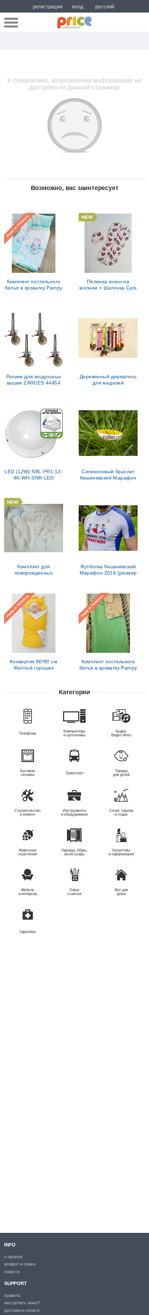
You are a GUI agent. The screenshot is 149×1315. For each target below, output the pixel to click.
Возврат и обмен (20, 1264)
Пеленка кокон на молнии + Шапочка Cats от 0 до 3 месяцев (108, 285)
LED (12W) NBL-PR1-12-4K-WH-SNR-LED (33, 475)
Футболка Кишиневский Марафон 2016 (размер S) (108, 570)
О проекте (13, 1256)
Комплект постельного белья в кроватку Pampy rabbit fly (34, 285)
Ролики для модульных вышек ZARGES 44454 (33, 380)
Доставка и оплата (22, 1310)
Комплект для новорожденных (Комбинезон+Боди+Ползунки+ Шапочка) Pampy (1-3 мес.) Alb (33, 570)
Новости (12, 1271)
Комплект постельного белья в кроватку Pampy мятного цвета (108, 665)
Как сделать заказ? (22, 1302)
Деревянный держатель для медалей (108, 380)
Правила (12, 1295)
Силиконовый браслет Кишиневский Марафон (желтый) (108, 475)
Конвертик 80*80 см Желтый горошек (33, 665)
